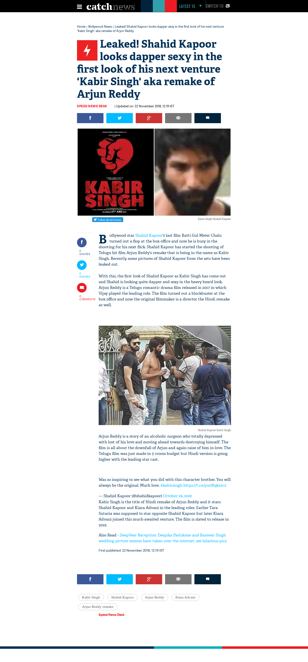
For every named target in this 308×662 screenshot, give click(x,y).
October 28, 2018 (177, 495)
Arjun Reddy (154, 597)
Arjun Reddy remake (98, 607)
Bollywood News (100, 26)
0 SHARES (84, 252)
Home (81, 26)
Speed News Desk (92, 106)
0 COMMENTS (84, 297)
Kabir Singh (91, 597)
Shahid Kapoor (148, 235)
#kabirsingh (171, 485)
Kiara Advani (185, 597)
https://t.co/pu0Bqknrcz (204, 485)
